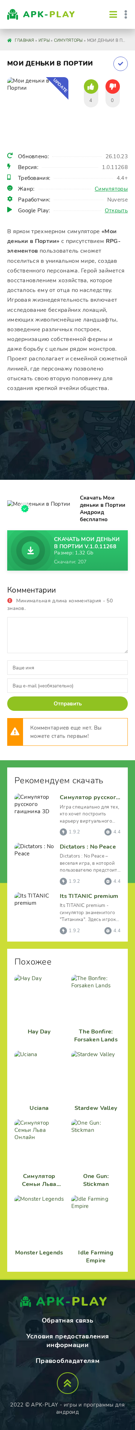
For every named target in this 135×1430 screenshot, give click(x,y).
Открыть (116, 210)
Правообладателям (67, 1360)
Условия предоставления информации (67, 1340)
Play (49, 14)
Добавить (120, 64)
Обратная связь (67, 1320)
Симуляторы (111, 188)
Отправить (68, 703)
